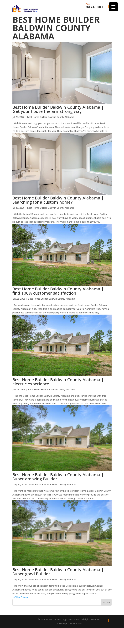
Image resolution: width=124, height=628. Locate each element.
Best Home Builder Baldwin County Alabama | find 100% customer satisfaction (58, 291)
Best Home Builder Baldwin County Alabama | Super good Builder (58, 572)
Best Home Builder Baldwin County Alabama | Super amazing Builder (58, 477)
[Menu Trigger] (113, 6)
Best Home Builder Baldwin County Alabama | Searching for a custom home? (58, 200)
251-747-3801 (94, 5)
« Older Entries (20, 597)
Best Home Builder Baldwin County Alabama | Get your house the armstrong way (58, 109)
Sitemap (62, 623)
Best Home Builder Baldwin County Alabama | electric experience (58, 382)
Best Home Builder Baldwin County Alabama (50, 116)
